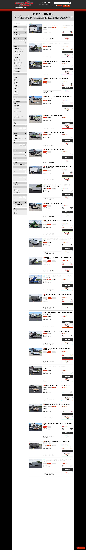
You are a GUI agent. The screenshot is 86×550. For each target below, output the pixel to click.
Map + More (66, 5)
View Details (67, 52)
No (15, 123)
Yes (15, 99)
